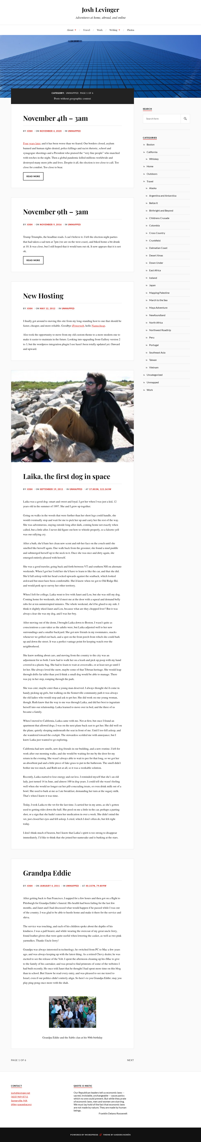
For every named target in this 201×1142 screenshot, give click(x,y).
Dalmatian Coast (158, 247)
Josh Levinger (100, 9)
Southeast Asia (157, 352)
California (152, 151)
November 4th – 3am (55, 118)
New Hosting (43, 295)
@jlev (14, 1104)
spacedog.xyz (24, 1104)
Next (130, 1060)
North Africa (156, 322)
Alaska (152, 188)
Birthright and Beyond (161, 210)
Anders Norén (122, 1135)
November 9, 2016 (51, 224)
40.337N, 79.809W (96, 886)
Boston (151, 144)
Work (100, 30)
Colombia (154, 225)
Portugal (154, 344)
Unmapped (74, 131)
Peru (151, 337)
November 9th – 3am (55, 211)
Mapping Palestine (159, 292)
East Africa (155, 270)
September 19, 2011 (51, 489)
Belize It (153, 202)
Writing (113, 30)
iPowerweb (78, 325)
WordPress (91, 1135)
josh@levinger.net (20, 1092)
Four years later (31, 143)
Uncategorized (155, 374)
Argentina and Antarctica (162, 195)
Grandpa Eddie (47, 872)
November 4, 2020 (51, 131)
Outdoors (152, 173)
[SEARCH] (185, 118)
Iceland (153, 277)
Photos (130, 30)
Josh (30, 131)
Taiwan (153, 359)
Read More (33, 176)
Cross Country (157, 232)
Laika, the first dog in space (66, 476)
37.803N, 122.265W (100, 489)
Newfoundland (157, 315)
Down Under (156, 262)
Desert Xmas (156, 255)
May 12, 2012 (47, 308)
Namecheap (98, 325)
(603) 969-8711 (19, 1096)
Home (150, 166)
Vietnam (153, 367)
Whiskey (154, 158)
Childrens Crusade (159, 218)
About (70, 30)
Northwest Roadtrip (160, 330)
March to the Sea (158, 300)
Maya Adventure (158, 307)
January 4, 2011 (50, 886)
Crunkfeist (155, 240)
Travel (86, 30)
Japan (152, 285)
